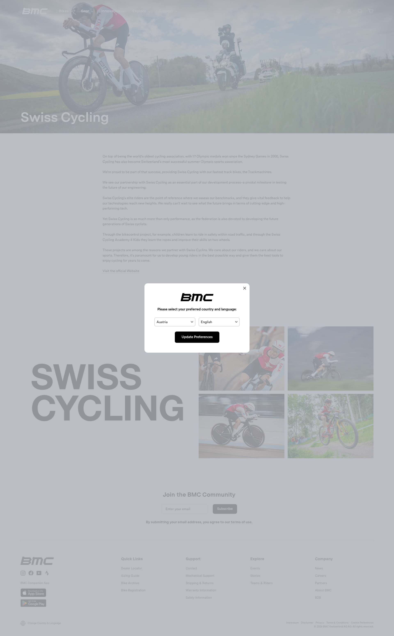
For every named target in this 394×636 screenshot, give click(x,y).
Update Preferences (197, 337)
